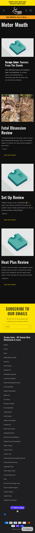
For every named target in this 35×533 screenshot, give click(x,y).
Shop (5, 353)
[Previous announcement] (3, 3)
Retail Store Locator (10, 357)
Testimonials (8, 412)
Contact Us (7, 370)
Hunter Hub (7, 454)
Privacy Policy (8, 450)
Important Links (9, 466)
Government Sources (10, 462)
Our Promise (8, 416)
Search (6, 345)
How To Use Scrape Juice (12, 483)
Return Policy (8, 445)
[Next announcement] (31, 3)
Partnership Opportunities (12, 382)
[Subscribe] (29, 327)
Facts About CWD (9, 471)
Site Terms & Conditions (11, 437)
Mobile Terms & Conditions (12, 441)
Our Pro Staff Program (11, 487)
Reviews (6, 361)
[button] (4, 11)
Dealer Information (10, 391)
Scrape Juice (19, 529)
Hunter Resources (9, 475)
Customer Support (10, 378)
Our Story (7, 399)
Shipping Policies (9, 433)
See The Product (10, 155)
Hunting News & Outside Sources (14, 458)
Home (6, 349)
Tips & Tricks (8, 496)
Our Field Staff (8, 387)
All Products (7, 366)
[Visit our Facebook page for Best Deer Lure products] (5, 515)
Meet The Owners (9, 429)
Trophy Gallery (8, 492)
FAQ (5, 479)
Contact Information (10, 500)
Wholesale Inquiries (10, 374)
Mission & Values (9, 403)
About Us (7, 395)
